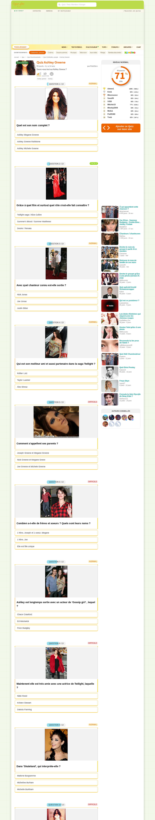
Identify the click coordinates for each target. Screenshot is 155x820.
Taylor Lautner (23, 380)
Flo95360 (111, 114)
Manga (102, 52)
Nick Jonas (22, 294)
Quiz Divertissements (34, 57)
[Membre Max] (107, 420)
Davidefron (123, 227)
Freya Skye (124, 381)
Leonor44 (122, 265)
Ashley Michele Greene (27, 148)
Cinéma (50, 52)
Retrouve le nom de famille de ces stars (128, 261)
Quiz (23, 57)
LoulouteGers (123, 303)
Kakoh (121, 292)
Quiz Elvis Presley (127, 367)
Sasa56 (110, 98)
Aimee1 (110, 89)
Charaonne (123, 253)
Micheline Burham (25, 782)
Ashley (50, 79)
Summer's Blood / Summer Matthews (34, 221)
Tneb (109, 117)
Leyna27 (122, 383)
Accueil (16, 57)
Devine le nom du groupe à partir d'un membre (128, 249)
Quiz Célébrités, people (50, 57)
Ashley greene (41, 79)
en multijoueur (64, 11)
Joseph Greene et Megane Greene (33, 453)
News (64, 47)
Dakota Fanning (24, 709)
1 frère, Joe (22, 539)
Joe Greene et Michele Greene (31, 466)
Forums (115, 47)
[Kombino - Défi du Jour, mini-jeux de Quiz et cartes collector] (129, 52)
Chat (139, 47)
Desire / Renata (24, 228)
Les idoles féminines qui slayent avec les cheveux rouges (130, 316)
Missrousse (112, 95)
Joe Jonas (22, 301)
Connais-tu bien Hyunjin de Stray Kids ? (130, 395)
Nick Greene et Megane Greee (31, 460)
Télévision (83, 52)
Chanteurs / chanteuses (129, 234)
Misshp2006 (112, 108)
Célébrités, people (37, 52)
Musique (73, 52)
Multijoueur (91, 47)
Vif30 (109, 101)
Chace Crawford (24, 614)
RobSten (94, 66)
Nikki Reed (22, 696)
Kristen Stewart (24, 703)
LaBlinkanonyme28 (125, 345)
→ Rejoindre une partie (132, 11)
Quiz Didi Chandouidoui (129, 354)
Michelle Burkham (25, 789)
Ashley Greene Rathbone (28, 141)
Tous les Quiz (20, 47)
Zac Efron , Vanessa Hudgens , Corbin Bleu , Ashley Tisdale (129, 222)
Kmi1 (109, 92)
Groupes (128, 47)
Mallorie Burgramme (26, 776)
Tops (104, 47)
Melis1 (110, 111)
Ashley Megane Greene (28, 135)
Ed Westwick (23, 621)
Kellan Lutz (22, 373)
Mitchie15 (111, 105)
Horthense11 (123, 399)
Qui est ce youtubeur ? (129, 300)
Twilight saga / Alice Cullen (29, 215)
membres (49, 11)
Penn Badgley (23, 628)
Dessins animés (61, 52)
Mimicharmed (123, 211)
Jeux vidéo (93, 52)
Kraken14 (122, 370)
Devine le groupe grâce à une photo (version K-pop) (129, 276)
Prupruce (122, 356)
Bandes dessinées (114, 52)
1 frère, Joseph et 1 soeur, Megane (33, 533)
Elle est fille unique (25, 546)
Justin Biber (22, 308)
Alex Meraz (22, 387)
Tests (76, 47)
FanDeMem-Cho (124, 320)
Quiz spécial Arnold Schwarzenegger (127, 288)
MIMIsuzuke (123, 280)
